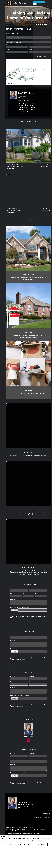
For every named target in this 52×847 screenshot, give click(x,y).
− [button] (8, 63)
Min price (8, 49)
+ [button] (8, 61)
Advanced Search (41, 56)
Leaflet (39, 80)
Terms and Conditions (28, 827)
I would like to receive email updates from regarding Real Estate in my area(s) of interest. (28, 617)
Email (46, 24)
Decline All (41, 844)
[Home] (9, 3)
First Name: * (13, 588)
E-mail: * (12, 593)
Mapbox (43, 80)
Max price (31, 49)
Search (7, 35)
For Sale (9, 33)
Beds (7, 44)
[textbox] (28, 37)
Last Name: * (32, 588)
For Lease (15, 33)
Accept (9, 844)
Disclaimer (18, 827)
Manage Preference (24, 844)
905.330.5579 (39, 24)
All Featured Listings (29, 219)
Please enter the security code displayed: (19, 607)
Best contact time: (39, 593)
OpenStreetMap (48, 80)
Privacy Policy (20, 842)
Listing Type (9, 40)
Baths (30, 44)
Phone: (24, 593)
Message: (12, 599)
